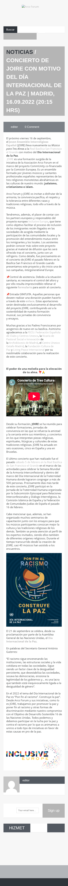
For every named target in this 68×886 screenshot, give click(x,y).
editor (25, 780)
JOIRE (10, 159)
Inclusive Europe (38, 221)
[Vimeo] (33, 36)
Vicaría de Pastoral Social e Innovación (30, 337)
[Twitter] (20, 36)
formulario (25, 287)
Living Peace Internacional (28, 349)
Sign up (53, 810)
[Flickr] (26, 36)
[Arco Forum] (34, 15)
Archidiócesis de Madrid (23, 342)
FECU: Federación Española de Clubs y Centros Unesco (33, 334)
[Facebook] (6, 36)
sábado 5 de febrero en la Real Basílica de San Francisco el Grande (34, 463)
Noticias (19, 52)
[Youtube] (13, 36)
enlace (30, 301)
